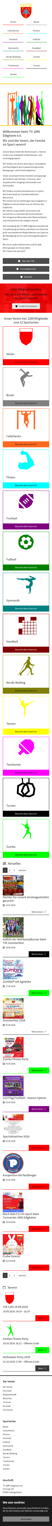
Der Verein (7, 1386)
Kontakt (7, 1406)
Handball (7, 1449)
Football (7, 1438)
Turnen (6, 1465)
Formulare (8, 1409)
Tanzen (6, 1457)
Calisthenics (8, 1430)
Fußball (6, 1442)
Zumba (6, 1468)
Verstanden (26, 1519)
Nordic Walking (10, 1453)
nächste (22, 870)
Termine (7, 1402)
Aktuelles (7, 1398)
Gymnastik (8, 1445)
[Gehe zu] (26, 11)
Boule (5, 1426)
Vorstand (7, 1390)
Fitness (6, 1434)
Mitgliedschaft (9, 1394)
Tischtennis (8, 1461)
